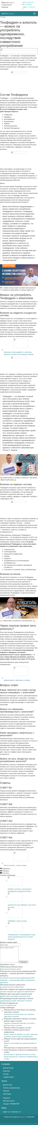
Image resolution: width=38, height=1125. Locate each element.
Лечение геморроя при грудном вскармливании (17, 991)
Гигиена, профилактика (11, 1088)
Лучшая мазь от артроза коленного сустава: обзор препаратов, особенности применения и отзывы (21, 1056)
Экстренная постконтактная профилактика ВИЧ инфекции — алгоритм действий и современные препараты (17, 980)
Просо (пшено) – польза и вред (15, 865)
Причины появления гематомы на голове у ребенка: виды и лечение (19, 1024)
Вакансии (6, 1071)
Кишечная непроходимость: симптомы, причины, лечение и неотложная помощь (19, 353)
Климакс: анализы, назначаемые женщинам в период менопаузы (19, 890)
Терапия (6, 1091)
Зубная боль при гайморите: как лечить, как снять (22, 906)
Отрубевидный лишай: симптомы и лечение (16, 1001)
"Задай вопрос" (8, 1077)
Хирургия (6, 1098)
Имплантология (8, 1101)
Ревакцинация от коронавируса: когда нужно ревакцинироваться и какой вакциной (21, 936)
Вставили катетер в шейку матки (11, 987)
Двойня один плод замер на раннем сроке (15, 996)
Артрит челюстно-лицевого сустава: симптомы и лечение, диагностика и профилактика (21, 1035)
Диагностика (7, 1085)
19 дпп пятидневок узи (8, 1005)
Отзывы (6, 1074)
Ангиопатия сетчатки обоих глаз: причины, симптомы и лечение (19, 1015)
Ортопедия (7, 1094)
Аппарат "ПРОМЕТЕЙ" (11, 1104)
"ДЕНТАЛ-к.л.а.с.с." (8, 13)
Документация (8, 1068)
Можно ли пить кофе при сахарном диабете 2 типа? (20, 1044)
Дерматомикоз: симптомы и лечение (17, 680)
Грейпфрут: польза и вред (17, 921)
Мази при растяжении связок (10, 969)
